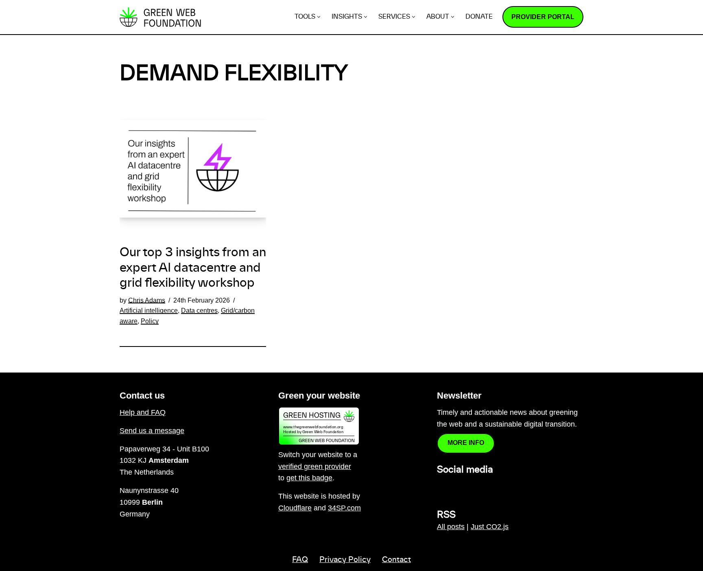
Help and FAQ (143, 412)
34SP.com (344, 508)
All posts (451, 527)
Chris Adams (146, 300)
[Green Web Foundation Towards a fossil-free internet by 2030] (160, 17)
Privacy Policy (345, 560)
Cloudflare (295, 508)
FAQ (300, 560)
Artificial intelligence (149, 310)
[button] (318, 16)
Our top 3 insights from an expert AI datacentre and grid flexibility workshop (193, 268)
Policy (150, 321)
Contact (396, 560)
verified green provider (314, 466)
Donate (479, 17)
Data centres (199, 310)
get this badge (309, 478)
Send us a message (152, 431)
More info (466, 442)
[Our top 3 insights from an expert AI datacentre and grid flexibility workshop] (193, 169)
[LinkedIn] (442, 488)
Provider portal (542, 16)
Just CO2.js (490, 527)
